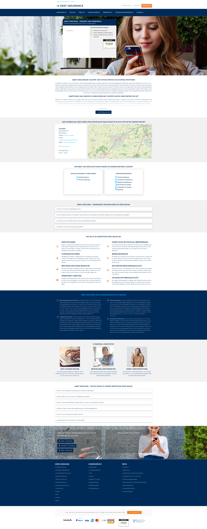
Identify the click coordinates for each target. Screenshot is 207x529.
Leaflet (132, 157)
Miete (57, 500)
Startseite (59, 1)
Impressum (126, 467)
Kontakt (91, 476)
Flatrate (58, 491)
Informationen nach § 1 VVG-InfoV (132, 476)
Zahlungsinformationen (129, 488)
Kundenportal (92, 467)
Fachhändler (66, 1)
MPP (57, 494)
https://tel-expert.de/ (70, 142)
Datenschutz (126, 470)
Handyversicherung (61, 467)
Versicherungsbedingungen (130, 479)
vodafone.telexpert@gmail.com (68, 140)
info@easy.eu (113, 315)
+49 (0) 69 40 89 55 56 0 (127, 313)
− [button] (89, 130)
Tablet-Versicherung (61, 479)
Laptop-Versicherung (61, 476)
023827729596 (69, 135)
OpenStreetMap (143, 157)
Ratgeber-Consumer (94, 479)
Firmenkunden (59, 488)
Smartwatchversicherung (62, 485)
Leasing (58, 497)
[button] (103, 209)
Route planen (65, 146)
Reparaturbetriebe (94, 485)
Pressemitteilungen (128, 491)
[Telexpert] (120, 139)
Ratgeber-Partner (93, 482)
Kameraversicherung (61, 482)
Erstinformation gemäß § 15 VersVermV (133, 473)
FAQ (90, 473)
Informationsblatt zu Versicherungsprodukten (134, 482)
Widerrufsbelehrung (128, 485)
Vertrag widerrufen (94, 488)
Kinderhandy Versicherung (62, 470)
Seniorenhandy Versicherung (63, 473)
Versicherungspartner (94, 470)
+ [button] (89, 127)
